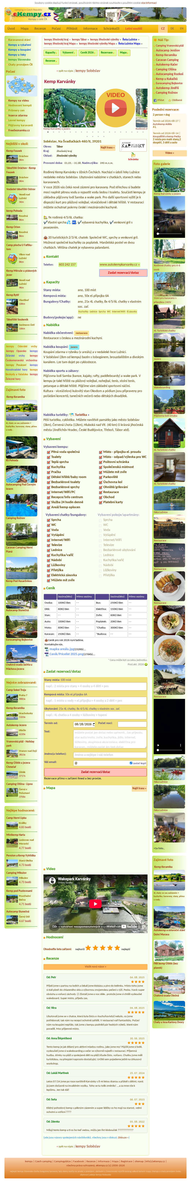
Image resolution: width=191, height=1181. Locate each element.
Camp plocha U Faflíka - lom (19, 247)
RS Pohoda (12, 460)
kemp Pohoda (14, 211)
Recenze (40, 29)
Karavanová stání (19, 40)
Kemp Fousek (14, 151)
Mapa (25, 29)
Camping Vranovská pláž (170, 46)
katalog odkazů (131, 1171)
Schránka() (111, 29)
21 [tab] (98, 136)
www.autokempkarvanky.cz (118, 264)
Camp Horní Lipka (16, 818)
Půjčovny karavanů (20, 125)
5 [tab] (70, 132)
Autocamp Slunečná (17, 610)
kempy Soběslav (88, 71)
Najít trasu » (108, 147)
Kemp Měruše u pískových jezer (21, 273)
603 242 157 (67, 264)
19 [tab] (87, 136)
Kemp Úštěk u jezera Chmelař (18, 765)
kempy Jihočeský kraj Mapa (60, 43)
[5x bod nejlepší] (117, 948)
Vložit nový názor (95, 966)
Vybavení (67, 52)
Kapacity (50, 52)
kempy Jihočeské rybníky (104, 39)
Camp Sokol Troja (16, 690)
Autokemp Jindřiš (167, 88)
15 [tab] (126, 132)
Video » (169, 153)
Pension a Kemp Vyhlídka (20, 855)
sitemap (139, 1161)
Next (145, 111)
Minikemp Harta (15, 835)
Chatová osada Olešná (166, 995)
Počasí (56, 29)
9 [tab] (93, 132)
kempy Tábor (79, 39)
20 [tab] (93, 136)
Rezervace (107, 52)
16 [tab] (132, 132)
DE (172, 28)
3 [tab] (59, 132)
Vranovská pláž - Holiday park (20, 743)
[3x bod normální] (103, 948)
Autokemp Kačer (167, 64)
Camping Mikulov (16, 873)
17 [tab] (137, 132)
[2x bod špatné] (95, 948)
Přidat (160, 100)
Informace (90, 29)
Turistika (81, 415)
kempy (29, 1161)
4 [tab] (65, 132)
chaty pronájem (168, 1171)
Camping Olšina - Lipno (19, 784)
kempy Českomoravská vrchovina (22, 358)
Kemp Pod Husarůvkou (19, 581)
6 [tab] (76, 132)
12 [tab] (109, 132)
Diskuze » (123, 1137)
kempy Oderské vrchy (21, 346)
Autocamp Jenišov (168, 50)
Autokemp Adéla (162, 139)
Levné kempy (16, 120)
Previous (45, 111)
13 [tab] (115, 132)
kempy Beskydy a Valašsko (22, 372)
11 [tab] (104, 132)
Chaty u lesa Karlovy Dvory (169, 1022)
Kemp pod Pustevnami (19, 891)
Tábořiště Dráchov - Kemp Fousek (21, 170)
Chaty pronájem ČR (20, 64)
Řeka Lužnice (130, 39)
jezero (74, 347)
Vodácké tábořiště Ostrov (20, 189)
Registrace (126, 1161)
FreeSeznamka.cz (19, 130)
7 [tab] (81, 132)
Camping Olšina (166, 69)
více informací (148, 3)
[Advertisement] (21, 951)
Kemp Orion (13, 227)
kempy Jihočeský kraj (56, 39)
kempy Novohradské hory (22, 367)
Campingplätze (62, 1161)
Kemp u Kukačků (167, 79)
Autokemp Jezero (16, 725)
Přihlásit (72, 29)
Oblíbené (177, 100)
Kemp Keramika (16, 397)
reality (71, 1171)
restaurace (81, 333)
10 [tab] (98, 132)
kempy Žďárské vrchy (22, 353)
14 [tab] (121, 132)
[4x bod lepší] (110, 948)
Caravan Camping (167, 60)
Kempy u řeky (17, 54)
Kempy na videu (18, 100)
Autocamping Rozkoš (169, 74)
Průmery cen (16, 110)
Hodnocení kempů (20, 105)
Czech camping (43, 1161)
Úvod (11, 29)
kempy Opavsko (16, 351)
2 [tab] (53, 132)
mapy (148, 1171)
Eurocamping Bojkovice (19, 640)
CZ (163, 29)
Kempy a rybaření (19, 45)
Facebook (78, 1161)
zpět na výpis (66, 71)
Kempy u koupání (19, 49)
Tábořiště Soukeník (17, 319)
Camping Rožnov (15, 518)
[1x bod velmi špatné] (88, 948)
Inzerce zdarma (17, 115)
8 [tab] (87, 132)
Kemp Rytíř (12, 295)
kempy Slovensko (19, 59)
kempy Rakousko (103, 1175)
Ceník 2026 (87, 52)
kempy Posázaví (16, 365)
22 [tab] (104, 136)
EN (182, 28)
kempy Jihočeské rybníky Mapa (97, 43)
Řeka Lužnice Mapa (129, 43)
